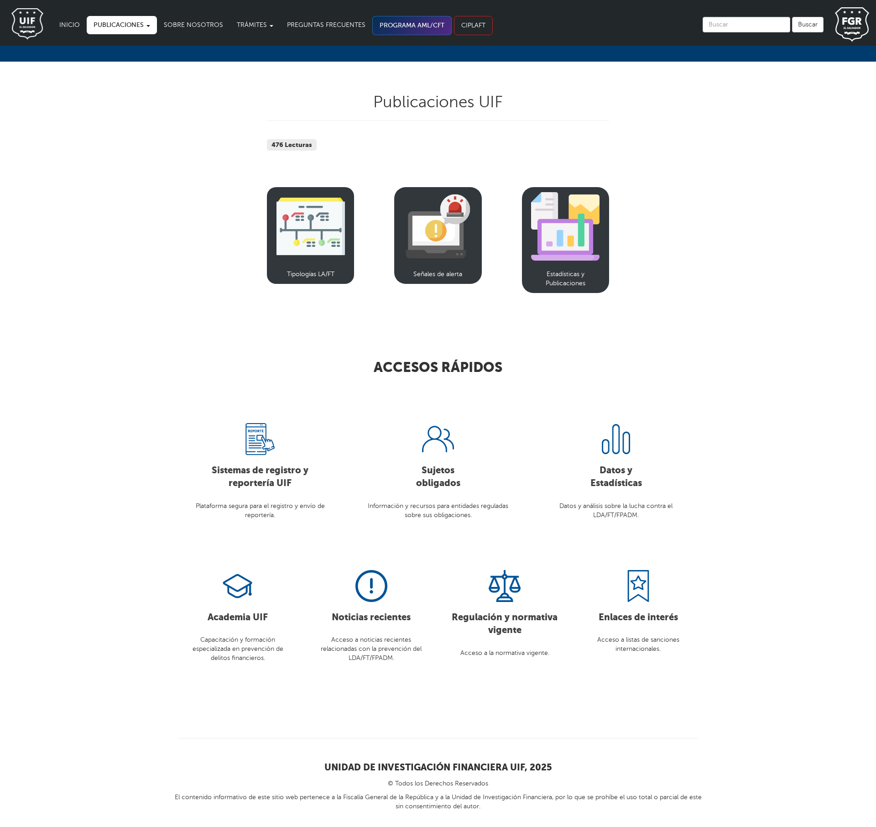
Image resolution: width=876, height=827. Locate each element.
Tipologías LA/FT (310, 274)
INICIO (69, 24)
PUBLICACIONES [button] (120, 24)
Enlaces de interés (638, 617)
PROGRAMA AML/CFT (412, 25)
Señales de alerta (437, 274)
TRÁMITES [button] (253, 24)
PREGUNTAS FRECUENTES (326, 24)
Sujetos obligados (438, 477)
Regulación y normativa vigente (505, 624)
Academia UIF (238, 617)
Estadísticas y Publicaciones (565, 279)
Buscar (808, 24)
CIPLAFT (473, 25)
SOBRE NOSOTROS (193, 24)
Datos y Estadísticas (616, 477)
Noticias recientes (371, 617)
